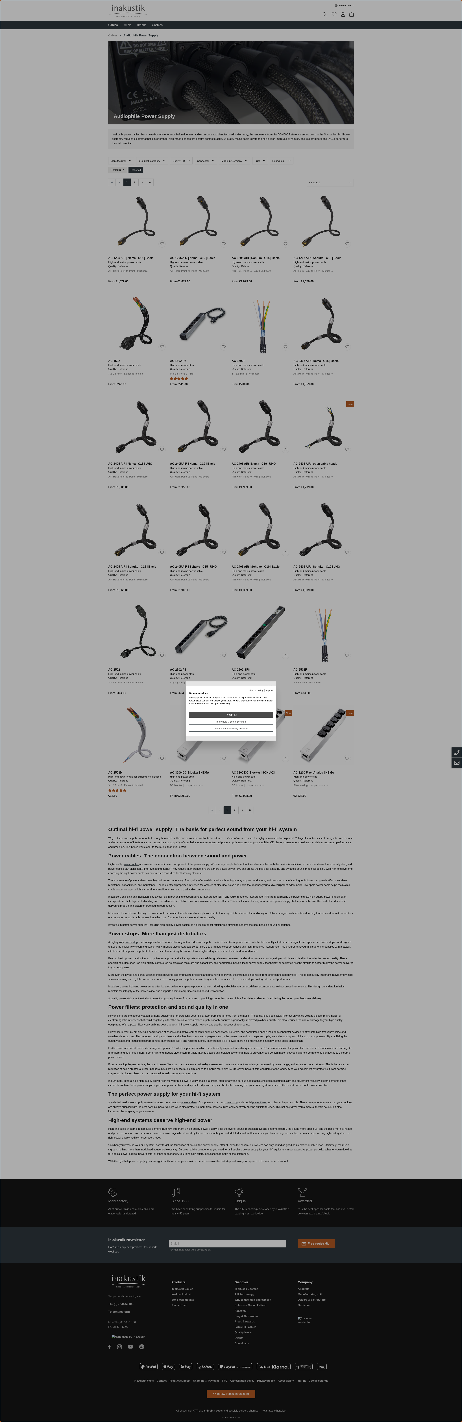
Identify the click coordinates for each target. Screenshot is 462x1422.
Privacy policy (255, 690)
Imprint (269, 690)
